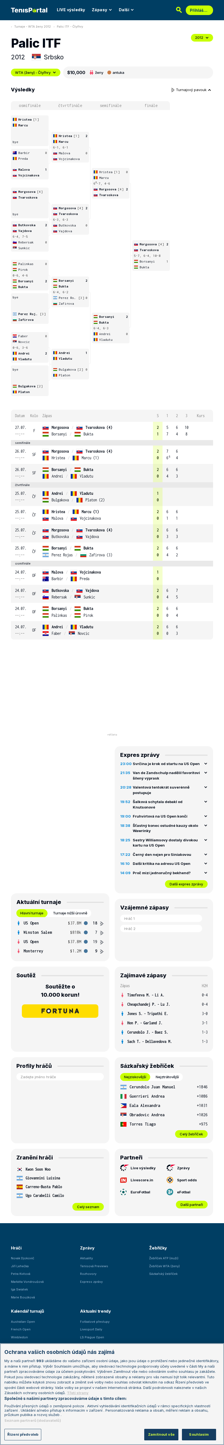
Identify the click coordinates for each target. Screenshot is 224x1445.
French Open (21, 1329)
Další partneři (192, 1204)
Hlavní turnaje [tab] (31, 913)
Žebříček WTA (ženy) (164, 1266)
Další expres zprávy (186, 884)
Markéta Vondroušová (27, 1282)
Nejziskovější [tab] (135, 1077)
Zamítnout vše (161, 1434)
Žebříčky (158, 1248)
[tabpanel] (60, 937)
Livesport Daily (91, 1329)
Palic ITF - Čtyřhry (70, 26)
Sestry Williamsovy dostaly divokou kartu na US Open (165, 843)
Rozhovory (88, 1274)
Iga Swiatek (19, 1289)
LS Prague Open (92, 1337)
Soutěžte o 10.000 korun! (60, 990)
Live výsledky (143, 1168)
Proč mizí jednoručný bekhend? (162, 873)
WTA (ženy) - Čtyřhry (33, 72)
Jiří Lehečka (20, 1266)
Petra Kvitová (20, 1274)
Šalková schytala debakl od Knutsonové (157, 804)
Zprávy (183, 1168)
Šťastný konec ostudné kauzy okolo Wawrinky (165, 828)
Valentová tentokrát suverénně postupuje (161, 790)
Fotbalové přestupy (95, 1322)
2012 (199, 37)
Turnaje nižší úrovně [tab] (70, 913)
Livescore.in (142, 1180)
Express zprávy (91, 1282)
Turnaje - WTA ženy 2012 (32, 26)
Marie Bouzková (23, 1297)
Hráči (16, 1248)
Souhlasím (199, 1434)
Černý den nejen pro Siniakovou (162, 854)
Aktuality (86, 1258)
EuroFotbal (140, 1192)
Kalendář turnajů (27, 1311)
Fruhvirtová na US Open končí (160, 816)
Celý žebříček (191, 1134)
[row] (112, 431)
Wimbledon (19, 1337)
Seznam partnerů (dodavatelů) (32, 1420)
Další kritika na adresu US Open (161, 863)
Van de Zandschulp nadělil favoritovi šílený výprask (166, 775)
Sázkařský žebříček (163, 1274)
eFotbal (183, 1192)
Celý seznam (88, 1207)
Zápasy (99, 9)
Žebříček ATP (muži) (163, 1258)
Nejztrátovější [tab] (167, 1077)
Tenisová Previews (94, 1266)
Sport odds (187, 1180)
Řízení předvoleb (22, 1434)
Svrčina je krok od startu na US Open (166, 763)
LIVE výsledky (71, 9)
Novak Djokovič (22, 1258)
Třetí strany (78, 1393)
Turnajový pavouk (192, 90)
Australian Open (23, 1322)
